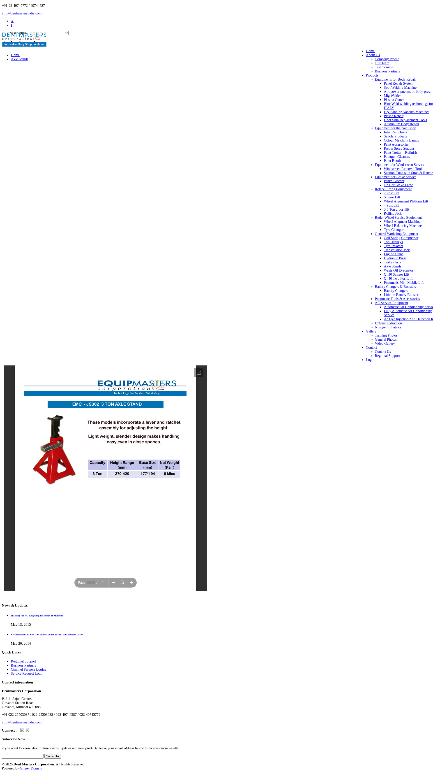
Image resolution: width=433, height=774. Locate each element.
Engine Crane (393, 254)
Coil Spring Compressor (401, 238)
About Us (373, 55)
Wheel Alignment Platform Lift (406, 201)
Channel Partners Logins (28, 669)
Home (370, 51)
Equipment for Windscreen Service (399, 165)
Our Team (382, 63)
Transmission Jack (397, 250)
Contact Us (383, 351)
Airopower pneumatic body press (407, 91)
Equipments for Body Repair (395, 79)
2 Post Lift (391, 193)
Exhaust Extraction (388, 323)
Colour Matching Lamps (401, 140)
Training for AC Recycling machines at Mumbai (37, 615)
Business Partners (387, 71)
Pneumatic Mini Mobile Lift (404, 282)
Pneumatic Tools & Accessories (397, 299)
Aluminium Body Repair (401, 124)
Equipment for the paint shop (395, 128)
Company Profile (387, 59)
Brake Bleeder (394, 181)
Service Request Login (27, 673)
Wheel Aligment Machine (402, 221)
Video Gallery (385, 343)
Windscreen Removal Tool (403, 169)
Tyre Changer (393, 230)
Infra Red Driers (395, 132)
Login (370, 360)
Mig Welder (392, 96)
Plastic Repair (393, 116)
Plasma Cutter (394, 100)
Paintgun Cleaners (397, 156)
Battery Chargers (396, 291)
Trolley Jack (392, 262)
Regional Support (387, 356)
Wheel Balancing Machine (403, 226)
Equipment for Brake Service (395, 177)
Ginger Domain (31, 768)
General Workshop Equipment (396, 234)
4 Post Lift (391, 205)
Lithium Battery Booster (401, 295)
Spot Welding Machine (400, 87)
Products (372, 75)
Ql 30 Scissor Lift (396, 274)
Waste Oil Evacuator (398, 270)
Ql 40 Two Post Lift (398, 278)
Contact (371, 347)
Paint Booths (393, 161)
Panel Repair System (398, 83)
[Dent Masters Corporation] (24, 40)
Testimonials (384, 67)
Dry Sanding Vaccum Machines (406, 112)
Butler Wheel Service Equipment (398, 217)
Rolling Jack (393, 213)
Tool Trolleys (393, 242)
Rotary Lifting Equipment (393, 189)
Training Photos (386, 335)
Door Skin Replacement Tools (405, 120)
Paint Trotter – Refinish (400, 152)
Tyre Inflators (393, 246)
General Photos (386, 339)
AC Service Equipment (391, 303)
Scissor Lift (392, 197)
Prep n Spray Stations (399, 148)
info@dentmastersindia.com (21, 13)
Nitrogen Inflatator (388, 327)
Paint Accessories (396, 144)
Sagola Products (395, 136)
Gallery (371, 331)
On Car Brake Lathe (398, 185)
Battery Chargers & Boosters (395, 286)
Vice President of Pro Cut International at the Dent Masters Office (47, 634)
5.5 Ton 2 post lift (396, 209)
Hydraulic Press (395, 258)
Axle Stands (392, 266)
